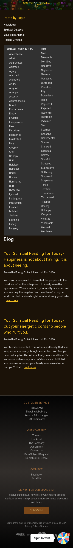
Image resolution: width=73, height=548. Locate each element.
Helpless (14, 164)
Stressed (46, 163)
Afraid (12, 58)
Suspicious (47, 180)
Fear (11, 126)
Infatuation (15, 202)
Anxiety (13, 96)
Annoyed (14, 92)
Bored (12, 105)
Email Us (36, 478)
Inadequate (15, 198)
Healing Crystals (13, 39)
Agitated (14, 67)
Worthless (46, 231)
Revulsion (46, 116)
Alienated (14, 79)
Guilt (11, 160)
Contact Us (36, 450)
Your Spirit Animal (14, 34)
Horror (12, 173)
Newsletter (10, 24)
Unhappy (46, 210)
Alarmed (14, 75)
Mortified (46, 61)
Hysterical (14, 190)
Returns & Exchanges (36, 415)
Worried (45, 227)
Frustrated (15, 139)
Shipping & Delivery (36, 411)
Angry (12, 83)
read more (12, 300)
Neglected (46, 70)
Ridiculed (46, 121)
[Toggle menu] (5, 5)
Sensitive (46, 133)
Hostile (13, 177)
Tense (44, 184)
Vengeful (46, 214)
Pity (43, 91)
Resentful (46, 112)
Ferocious (14, 130)
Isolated (13, 211)
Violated (45, 218)
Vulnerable (47, 223)
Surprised (46, 176)
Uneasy (45, 206)
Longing (13, 228)
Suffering (46, 172)
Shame (45, 142)
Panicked (46, 87)
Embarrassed (16, 109)
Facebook (36, 474)
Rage (44, 99)
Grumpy (13, 156)
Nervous (45, 74)
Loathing (14, 219)
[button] (63, 538)
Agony (12, 71)
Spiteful (45, 159)
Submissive (47, 167)
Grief (12, 151)
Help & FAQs (36, 407)
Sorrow (45, 155)
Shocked (46, 146)
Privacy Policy (31, 526)
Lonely (12, 224)
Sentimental (48, 138)
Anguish (13, 88)
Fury (11, 143)
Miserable (46, 57)
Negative (46, 65)
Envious (13, 117)
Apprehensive (17, 100)
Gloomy (13, 147)
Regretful (46, 104)
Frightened (15, 134)
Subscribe (36, 510)
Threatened (47, 193)
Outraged (46, 82)
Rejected (46, 108)
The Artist (36, 439)
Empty (12, 113)
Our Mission (36, 446)
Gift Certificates (36, 419)
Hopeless (14, 168)
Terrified (45, 189)
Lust (43, 48)
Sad (43, 125)
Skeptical (46, 150)
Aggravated (16, 62)
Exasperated (16, 122)
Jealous (13, 215)
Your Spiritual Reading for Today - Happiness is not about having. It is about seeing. (35, 259)
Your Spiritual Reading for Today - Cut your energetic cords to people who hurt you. (35, 326)
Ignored (13, 194)
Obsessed (46, 78)
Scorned (45, 129)
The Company (36, 443)
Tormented (47, 197)
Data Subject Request (36, 454)
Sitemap (43, 526)
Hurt (11, 185)
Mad (43, 53)
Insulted (13, 207)
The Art (36, 435)
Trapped (45, 201)
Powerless (47, 95)
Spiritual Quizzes (13, 29)
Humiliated (15, 181)
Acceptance (16, 54)
